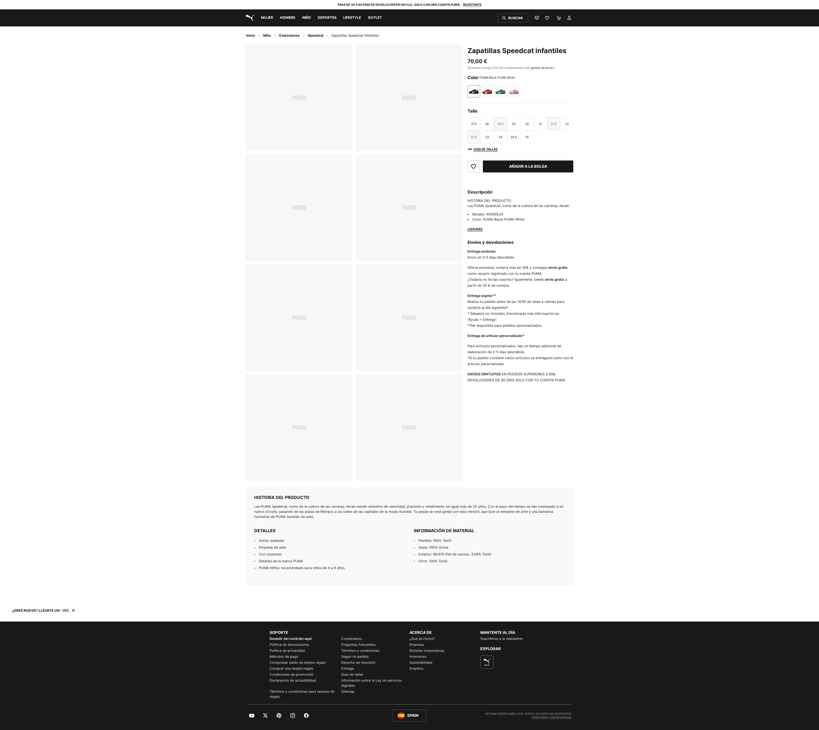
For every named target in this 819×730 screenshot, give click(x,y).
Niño (267, 35)
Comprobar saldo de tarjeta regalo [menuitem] (298, 662)
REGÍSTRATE (472, 4)
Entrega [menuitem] (347, 668)
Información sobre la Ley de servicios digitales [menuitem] (371, 683)
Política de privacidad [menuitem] (287, 650)
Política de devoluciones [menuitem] (289, 644)
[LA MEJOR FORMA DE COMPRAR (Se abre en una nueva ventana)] (487, 662)
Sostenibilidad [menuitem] (421, 662)
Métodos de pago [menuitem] (284, 656)
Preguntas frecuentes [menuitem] (358, 644)
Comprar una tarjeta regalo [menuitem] (292, 668)
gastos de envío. (542, 67)
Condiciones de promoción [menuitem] (291, 674)
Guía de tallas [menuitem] (352, 674)
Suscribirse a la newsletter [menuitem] (501, 638)
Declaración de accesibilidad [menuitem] (293, 680)
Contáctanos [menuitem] (351, 638)
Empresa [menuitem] (417, 644)
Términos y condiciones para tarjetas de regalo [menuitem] (302, 694)
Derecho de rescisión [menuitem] (358, 662)
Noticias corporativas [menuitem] (427, 650)
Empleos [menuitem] (416, 668)
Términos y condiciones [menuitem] (360, 650)
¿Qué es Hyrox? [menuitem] (422, 638)
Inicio (250, 35)
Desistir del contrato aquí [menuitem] (291, 638)
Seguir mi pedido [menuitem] (355, 656)
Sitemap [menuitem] (347, 691)
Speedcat (316, 35)
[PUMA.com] (249, 18)
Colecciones (289, 35)
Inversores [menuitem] (418, 656)
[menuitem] (267, 18)
